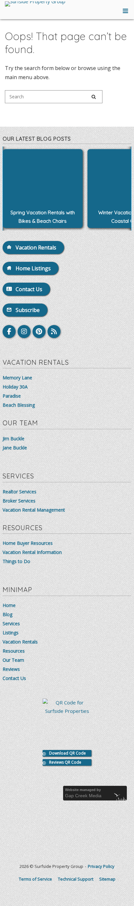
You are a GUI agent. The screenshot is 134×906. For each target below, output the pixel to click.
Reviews (11, 669)
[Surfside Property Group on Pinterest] (39, 331)
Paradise (12, 396)
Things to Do (16, 561)
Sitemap (107, 879)
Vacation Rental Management (34, 510)
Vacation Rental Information (32, 552)
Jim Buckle (13, 438)
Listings (11, 633)
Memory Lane (17, 378)
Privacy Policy (101, 866)
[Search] (93, 96)
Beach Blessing (19, 405)
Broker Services (19, 501)
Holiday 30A (15, 387)
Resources (14, 651)
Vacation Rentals (20, 642)
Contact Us (14, 678)
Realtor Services (19, 491)
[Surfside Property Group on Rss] (53, 331)
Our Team (13, 660)
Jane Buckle (15, 448)
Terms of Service (35, 879)
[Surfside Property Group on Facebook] (9, 331)
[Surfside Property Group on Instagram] (24, 331)
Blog (7, 614)
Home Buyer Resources (28, 543)
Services (11, 623)
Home (9, 605)
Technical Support (75, 879)
